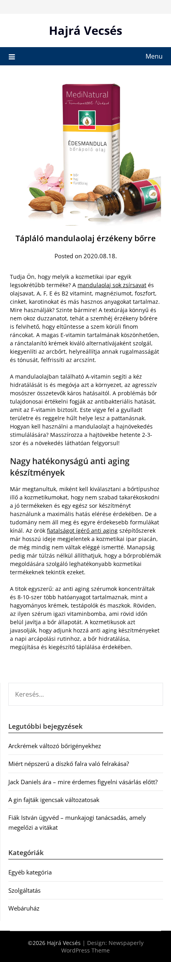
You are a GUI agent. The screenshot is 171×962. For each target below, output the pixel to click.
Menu (154, 56)
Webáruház (23, 908)
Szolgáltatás (24, 890)
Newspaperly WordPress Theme (102, 946)
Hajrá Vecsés (85, 30)
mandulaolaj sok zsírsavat (112, 285)
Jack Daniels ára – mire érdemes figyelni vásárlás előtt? (82, 782)
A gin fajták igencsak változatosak (53, 800)
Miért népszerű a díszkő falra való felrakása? (68, 764)
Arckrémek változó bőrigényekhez (54, 746)
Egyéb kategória (30, 872)
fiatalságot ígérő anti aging (82, 530)
